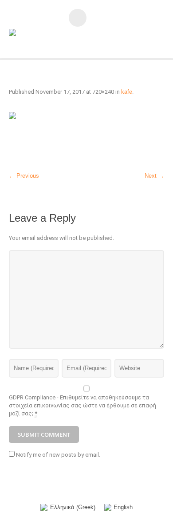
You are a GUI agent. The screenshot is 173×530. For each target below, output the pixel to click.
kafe (126, 91)
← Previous (24, 175)
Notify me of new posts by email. (58, 454)
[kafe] (86, 138)
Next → (154, 175)
